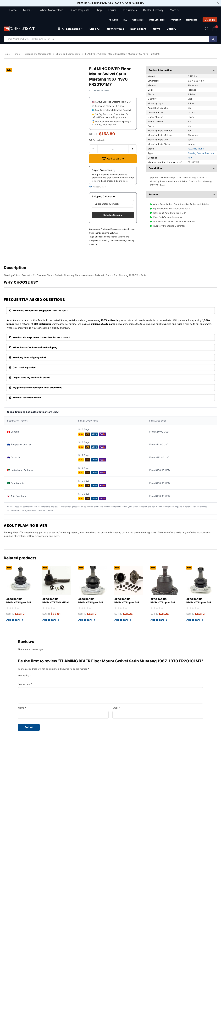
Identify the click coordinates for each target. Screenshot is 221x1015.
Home (13, 10)
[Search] (213, 39)
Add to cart (114, 158)
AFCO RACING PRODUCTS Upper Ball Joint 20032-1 (126, 602)
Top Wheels (129, 10)
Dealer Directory (153, 10)
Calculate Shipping (112, 215)
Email (116, 707)
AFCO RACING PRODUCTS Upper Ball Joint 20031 (162, 602)
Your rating (24, 675)
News (26, 10)
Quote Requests (79, 10)
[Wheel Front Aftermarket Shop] (20, 29)
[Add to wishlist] (90, 187)
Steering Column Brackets (113, 240)
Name (22, 707)
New (190, 157)
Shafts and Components (68, 54)
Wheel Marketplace (51, 10)
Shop (99, 10)
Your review (25, 684)
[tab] (110, 311)
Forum (112, 10)
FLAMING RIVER (196, 148)
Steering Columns (110, 233)
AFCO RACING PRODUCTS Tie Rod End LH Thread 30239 (55, 602)
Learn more (122, 181)
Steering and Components (38, 54)
